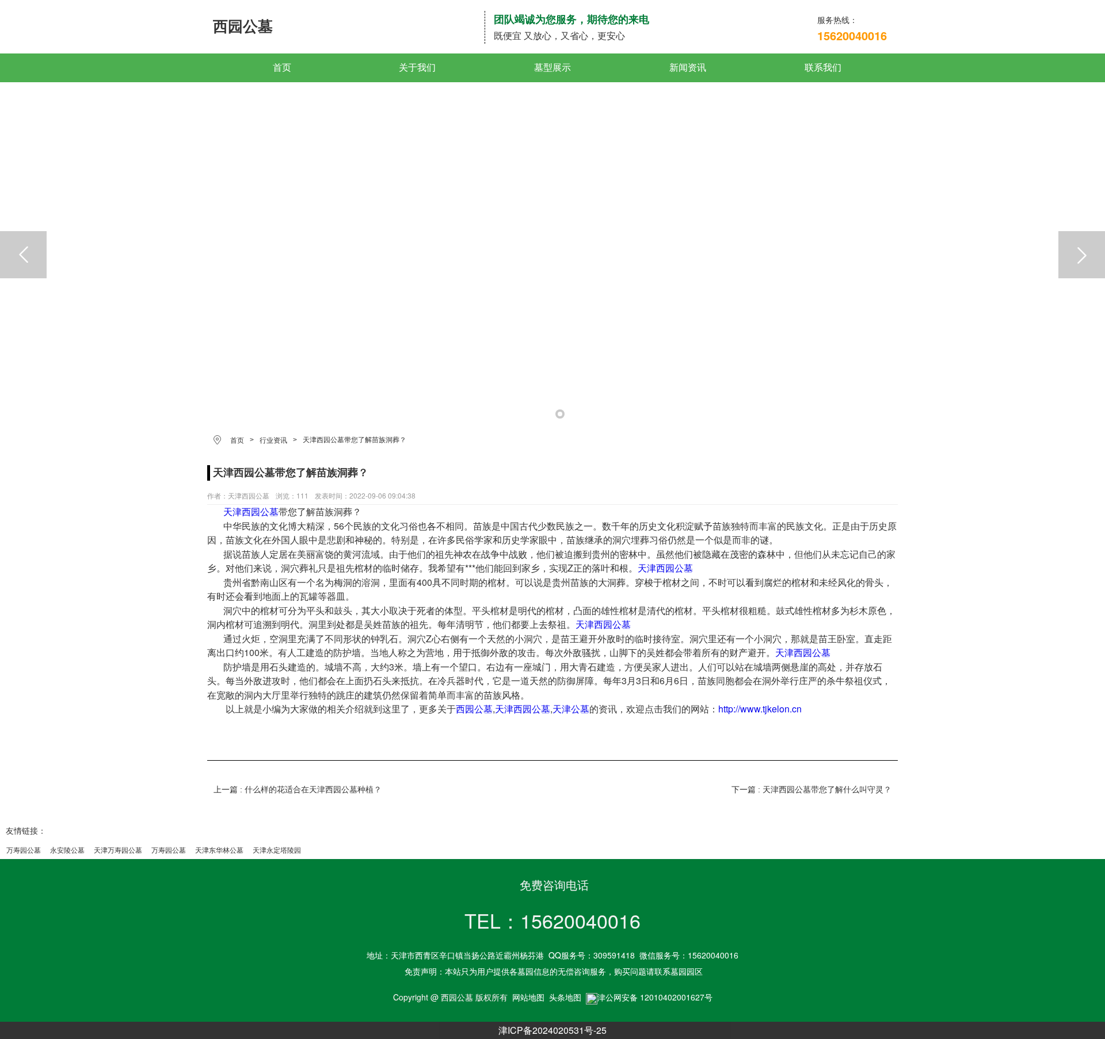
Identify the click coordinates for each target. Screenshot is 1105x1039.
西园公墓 (474, 708)
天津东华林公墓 (219, 850)
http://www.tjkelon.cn (760, 708)
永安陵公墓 (67, 850)
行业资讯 (273, 440)
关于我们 (417, 67)
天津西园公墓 (251, 511)
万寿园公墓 (23, 850)
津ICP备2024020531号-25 (552, 1030)
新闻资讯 (687, 67)
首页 (282, 67)
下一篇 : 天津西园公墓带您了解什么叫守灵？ (811, 789)
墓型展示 (552, 67)
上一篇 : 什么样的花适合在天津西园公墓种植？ (298, 789)
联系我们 (823, 67)
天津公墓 (570, 708)
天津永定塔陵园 (277, 850)
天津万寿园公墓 (118, 850)
